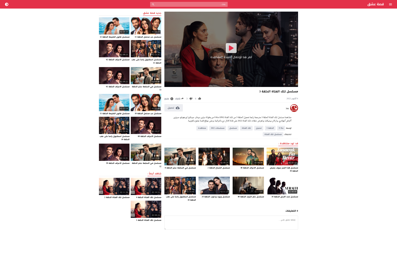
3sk (287, 108)
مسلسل (233, 128)
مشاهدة (202, 128)
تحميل (259, 128)
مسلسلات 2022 (217, 128)
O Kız (281, 128)
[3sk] (294, 111)
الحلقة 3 (270, 128)
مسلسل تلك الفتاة (273, 134)
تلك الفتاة (246, 128)
